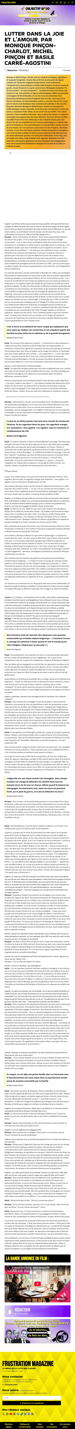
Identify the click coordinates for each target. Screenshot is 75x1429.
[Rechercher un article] (53, 3)
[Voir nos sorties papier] (65, 3)
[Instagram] (7, 1414)
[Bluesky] (25, 1414)
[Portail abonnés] (69, 3)
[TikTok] (21, 1414)
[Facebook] (18, 1414)
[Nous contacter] (57, 3)
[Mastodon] (29, 1414)
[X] (3, 1414)
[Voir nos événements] (61, 2)
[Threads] (14, 1414)
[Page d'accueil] (9, 2)
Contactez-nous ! (11, 1384)
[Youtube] (11, 1414)
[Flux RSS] (32, 1414)
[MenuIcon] (72, 3)
